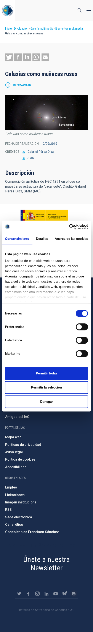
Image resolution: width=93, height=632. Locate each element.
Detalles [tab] (42, 238)
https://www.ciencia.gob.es (44, 216)
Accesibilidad (15, 467)
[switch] (82, 326)
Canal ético (14, 524)
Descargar (22, 85)
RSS (8, 510)
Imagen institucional (21, 502)
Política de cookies (20, 459)
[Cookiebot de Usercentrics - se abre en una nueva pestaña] (69, 226)
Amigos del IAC (17, 417)
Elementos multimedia (69, 28)
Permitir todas (46, 373)
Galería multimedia (41, 28)
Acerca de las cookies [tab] (71, 238)
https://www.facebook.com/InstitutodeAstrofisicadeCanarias (28, 593)
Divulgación (21, 28)
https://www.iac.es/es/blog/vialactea (73, 593)
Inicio (8, 28)
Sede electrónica (18, 517)
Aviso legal (14, 452)
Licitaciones (15, 495)
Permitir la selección (46, 387)
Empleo (11, 487)
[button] (9, 57)
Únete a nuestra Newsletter (46, 563)
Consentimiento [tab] (17, 238)
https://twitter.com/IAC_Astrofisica (19, 593)
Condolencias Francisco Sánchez (32, 532)
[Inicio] (7, 10)
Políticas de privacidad (23, 445)
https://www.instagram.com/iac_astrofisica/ (37, 593)
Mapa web (13, 437)
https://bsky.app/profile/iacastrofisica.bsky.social (64, 593)
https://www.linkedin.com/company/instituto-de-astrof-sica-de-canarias (46, 593)
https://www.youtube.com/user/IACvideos (55, 593)
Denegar (46, 401)
